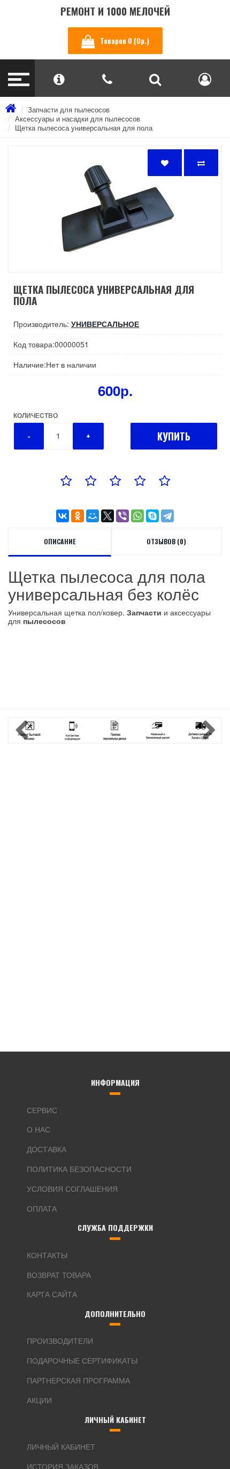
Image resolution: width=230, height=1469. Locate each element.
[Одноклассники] (77, 515)
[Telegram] (167, 515)
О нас (38, 1129)
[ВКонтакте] (62, 515)
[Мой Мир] (92, 515)
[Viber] (122, 515)
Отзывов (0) (166, 541)
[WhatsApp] (137, 515)
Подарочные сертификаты (82, 1360)
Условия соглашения (72, 1188)
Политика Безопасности (79, 1168)
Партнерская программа (78, 1380)
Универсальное (105, 323)
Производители (60, 1340)
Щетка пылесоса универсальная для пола (83, 128)
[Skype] (152, 515)
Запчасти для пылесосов (69, 109)
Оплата (42, 1208)
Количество (35, 415)
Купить (173, 436)
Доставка (46, 1149)
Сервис (42, 1110)
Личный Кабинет (61, 1446)
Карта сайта (52, 1294)
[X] (107, 515)
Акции (39, 1400)
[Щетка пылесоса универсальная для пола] (115, 209)
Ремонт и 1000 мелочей (115, 11)
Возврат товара (59, 1274)
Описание (59, 541)
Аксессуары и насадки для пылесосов (77, 118)
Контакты (47, 1255)
